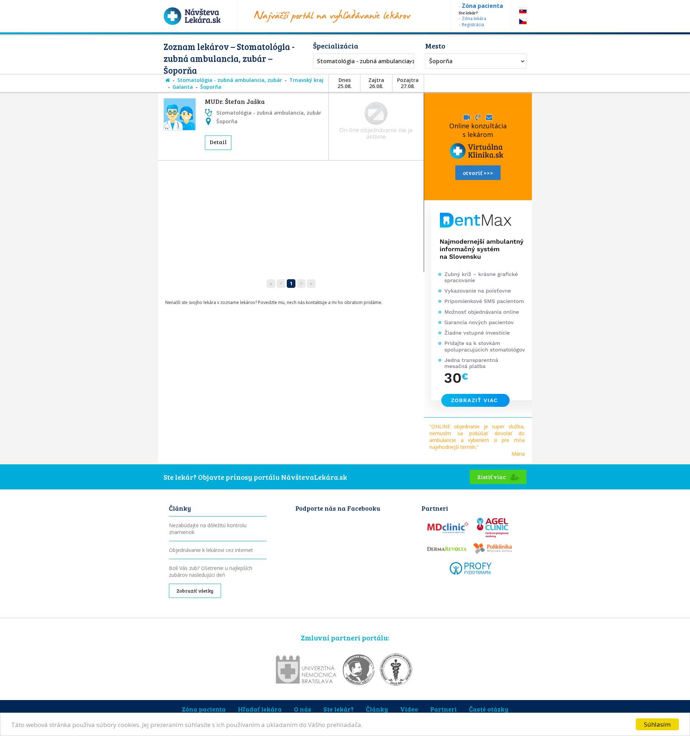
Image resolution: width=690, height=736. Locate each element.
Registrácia (473, 25)
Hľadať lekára (260, 709)
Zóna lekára (474, 18)
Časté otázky (488, 709)
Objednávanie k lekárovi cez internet (211, 550)
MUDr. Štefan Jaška (235, 101)
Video (409, 709)
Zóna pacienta (204, 709)
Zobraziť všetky (194, 590)
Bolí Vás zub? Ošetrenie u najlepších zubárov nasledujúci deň (210, 571)
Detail (218, 142)
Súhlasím (657, 724)
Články (377, 709)
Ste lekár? (338, 709)
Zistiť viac (492, 476)
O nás (302, 709)
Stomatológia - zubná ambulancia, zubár (362, 61)
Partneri (443, 709)
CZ (523, 21)
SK (523, 11)
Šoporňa (440, 61)
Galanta (182, 86)
